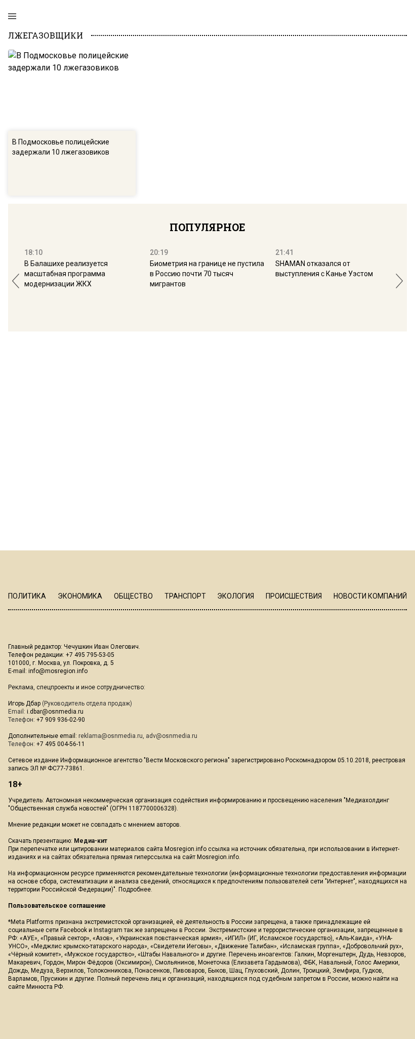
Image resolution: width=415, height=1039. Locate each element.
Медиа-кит (90, 840)
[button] (15, 281)
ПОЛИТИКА (27, 596)
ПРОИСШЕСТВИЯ (294, 596)
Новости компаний (370, 596)
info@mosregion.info (58, 671)
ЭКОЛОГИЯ (235, 596)
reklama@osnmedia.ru (110, 735)
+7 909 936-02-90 (60, 719)
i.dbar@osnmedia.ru (55, 711)
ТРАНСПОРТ (185, 596)
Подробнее (134, 889)
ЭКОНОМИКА (80, 596)
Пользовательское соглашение (57, 905)
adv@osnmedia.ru (171, 735)
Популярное (207, 227)
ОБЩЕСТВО (133, 596)
